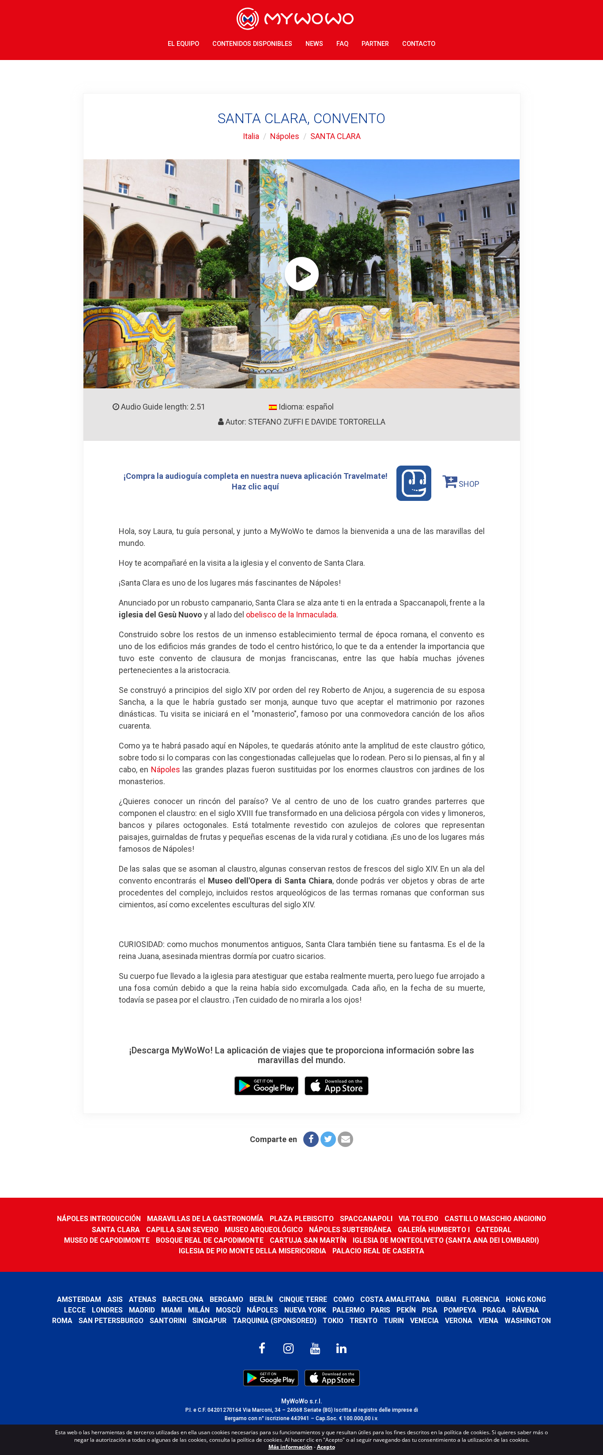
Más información (290, 1447)
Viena (488, 1320)
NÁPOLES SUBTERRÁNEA (350, 1230)
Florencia (481, 1299)
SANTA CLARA (335, 136)
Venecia (424, 1320)
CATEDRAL (494, 1230)
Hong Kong (526, 1299)
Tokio (333, 1320)
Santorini (168, 1320)
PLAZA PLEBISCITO (302, 1218)
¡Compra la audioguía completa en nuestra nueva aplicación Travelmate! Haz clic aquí (256, 481)
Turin (394, 1320)
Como (343, 1299)
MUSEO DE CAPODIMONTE (107, 1240)
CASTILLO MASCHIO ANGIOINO (495, 1218)
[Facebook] (311, 1139)
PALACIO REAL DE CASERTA (378, 1251)
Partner (375, 44)
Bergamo (226, 1299)
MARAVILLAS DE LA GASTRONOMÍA (205, 1218)
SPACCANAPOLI (366, 1218)
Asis (115, 1299)
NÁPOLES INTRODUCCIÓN (99, 1218)
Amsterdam (79, 1299)
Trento (363, 1320)
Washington (528, 1320)
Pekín (406, 1310)
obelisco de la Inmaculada (291, 614)
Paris (380, 1310)
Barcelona (183, 1299)
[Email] (345, 1139)
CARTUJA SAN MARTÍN (308, 1240)
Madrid (142, 1310)
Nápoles (284, 136)
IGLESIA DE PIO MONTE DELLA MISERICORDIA (252, 1251)
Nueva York (305, 1310)
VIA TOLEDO (418, 1218)
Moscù (228, 1310)
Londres (107, 1310)
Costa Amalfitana (395, 1299)
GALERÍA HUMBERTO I (434, 1230)
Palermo (348, 1310)
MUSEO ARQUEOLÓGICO (264, 1230)
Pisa (429, 1310)
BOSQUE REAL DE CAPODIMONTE (210, 1240)
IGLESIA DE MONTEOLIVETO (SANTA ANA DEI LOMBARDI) (446, 1240)
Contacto (418, 44)
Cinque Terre (303, 1299)
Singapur (209, 1320)
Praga (494, 1310)
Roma (62, 1320)
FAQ (342, 44)
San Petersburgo (111, 1320)
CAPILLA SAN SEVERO (182, 1230)
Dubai (446, 1299)
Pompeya (460, 1310)
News (314, 44)
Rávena (525, 1310)
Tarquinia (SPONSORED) (275, 1320)
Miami (171, 1310)
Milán (199, 1310)
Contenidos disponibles (252, 44)
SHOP (468, 484)
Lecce (75, 1310)
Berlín (261, 1299)
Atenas (142, 1299)
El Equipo (183, 44)
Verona (458, 1320)
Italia (251, 136)
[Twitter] (328, 1139)
